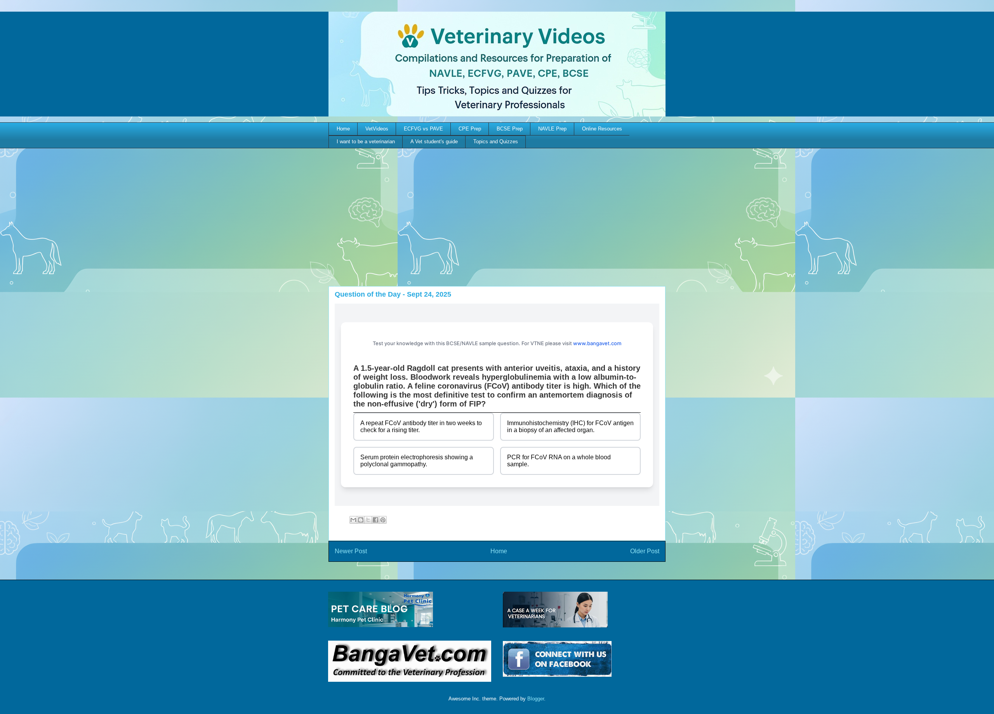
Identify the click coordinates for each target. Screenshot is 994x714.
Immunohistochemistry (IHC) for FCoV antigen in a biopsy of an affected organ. (570, 426)
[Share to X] (368, 520)
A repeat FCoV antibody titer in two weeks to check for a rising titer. (421, 426)
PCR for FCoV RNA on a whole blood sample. (559, 460)
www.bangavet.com (597, 343)
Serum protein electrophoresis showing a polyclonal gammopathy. (416, 460)
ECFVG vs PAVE (423, 129)
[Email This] (353, 520)
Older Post (644, 551)
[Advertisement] (497, 206)
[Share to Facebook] (375, 520)
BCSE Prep (510, 129)
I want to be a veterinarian (366, 141)
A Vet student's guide (434, 141)
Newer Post (351, 551)
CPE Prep (470, 129)
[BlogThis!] (361, 520)
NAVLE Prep (552, 129)
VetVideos (376, 129)
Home (343, 129)
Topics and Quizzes (495, 141)
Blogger (535, 699)
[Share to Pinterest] (383, 520)
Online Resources (602, 129)
